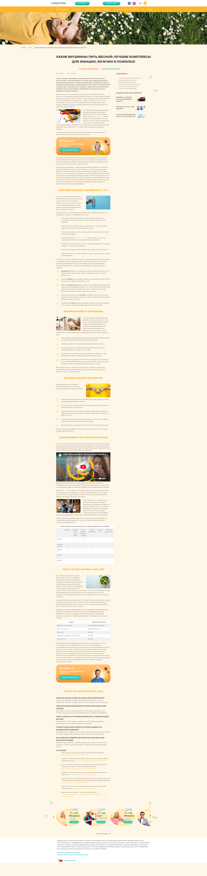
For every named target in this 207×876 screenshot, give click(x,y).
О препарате (77, 9)
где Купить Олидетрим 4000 (90, 69)
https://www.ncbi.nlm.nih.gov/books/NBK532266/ (75, 755)
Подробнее (74, 822)
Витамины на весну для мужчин (127, 82)
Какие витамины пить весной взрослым (129, 84)
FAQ (143, 9)
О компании (134, 9)
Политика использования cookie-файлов (69, 852)
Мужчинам (117, 9)
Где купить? (82, 3)
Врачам (150, 9)
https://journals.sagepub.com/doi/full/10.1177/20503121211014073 (79, 769)
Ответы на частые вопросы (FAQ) (128, 88)
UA (140, 3)
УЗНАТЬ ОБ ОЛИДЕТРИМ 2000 (70, 150)
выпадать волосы (81, 238)
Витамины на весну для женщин (127, 80)
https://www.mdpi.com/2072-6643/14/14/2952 (82, 774)
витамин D (100, 116)
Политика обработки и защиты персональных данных (72, 854)
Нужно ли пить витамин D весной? (128, 86)
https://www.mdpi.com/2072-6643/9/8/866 (85, 788)
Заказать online (111, 3)
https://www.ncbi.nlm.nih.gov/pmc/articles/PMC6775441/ (90, 761)
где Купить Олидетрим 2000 (111, 69)
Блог (125, 9)
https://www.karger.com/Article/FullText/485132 (75, 782)
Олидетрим (58, 3)
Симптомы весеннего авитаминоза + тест (130, 78)
